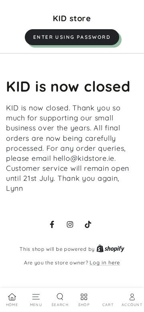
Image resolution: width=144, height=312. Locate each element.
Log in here (105, 262)
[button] (72, 37)
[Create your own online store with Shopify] (110, 249)
